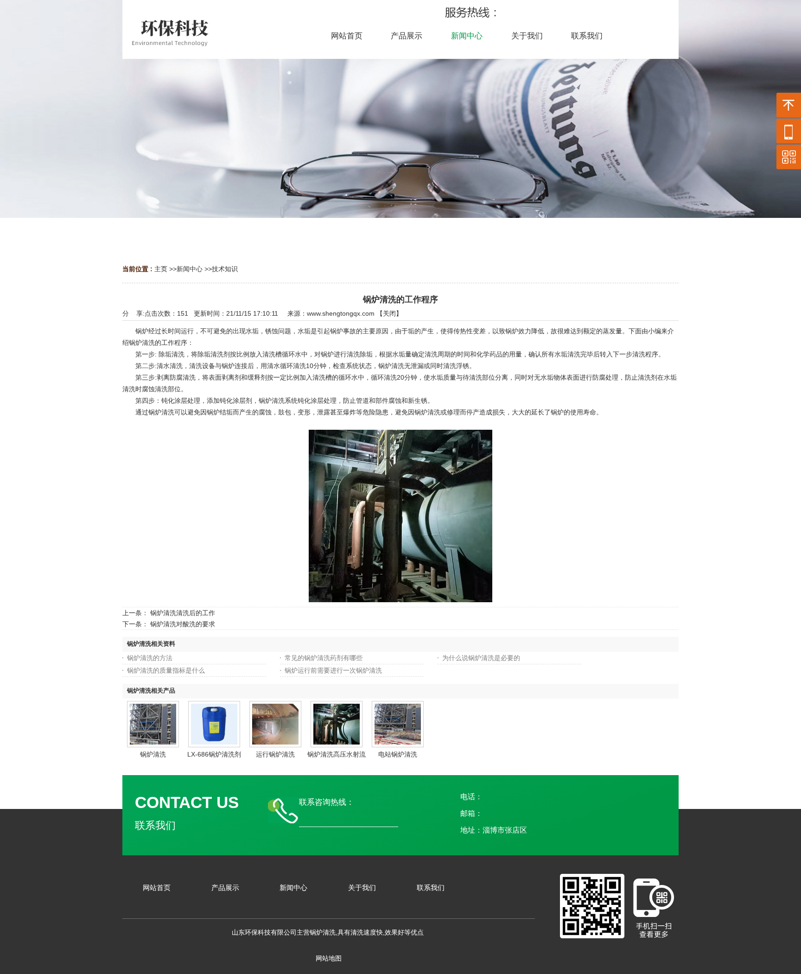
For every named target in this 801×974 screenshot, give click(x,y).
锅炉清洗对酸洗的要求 (182, 624)
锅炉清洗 (153, 754)
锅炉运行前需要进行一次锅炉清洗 (333, 670)
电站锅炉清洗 (397, 754)
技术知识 (225, 269)
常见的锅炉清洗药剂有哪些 (323, 658)
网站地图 (329, 958)
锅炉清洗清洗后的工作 (182, 613)
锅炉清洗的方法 (149, 658)
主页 (160, 269)
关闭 (389, 313)
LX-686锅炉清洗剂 (214, 754)
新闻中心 (190, 269)
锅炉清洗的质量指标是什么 (166, 670)
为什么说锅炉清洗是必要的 (481, 658)
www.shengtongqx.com (341, 313)
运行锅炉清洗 (275, 754)
